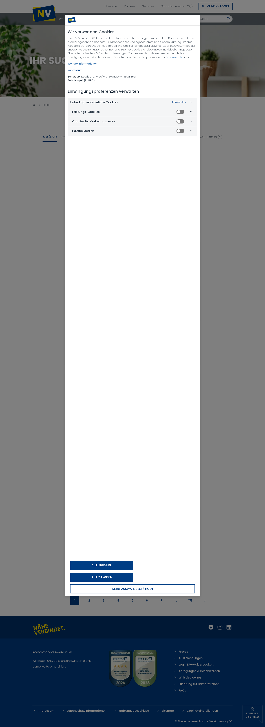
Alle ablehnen (102, 565)
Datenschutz (174, 57)
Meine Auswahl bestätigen (132, 589)
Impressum (75, 70)
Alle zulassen (102, 577)
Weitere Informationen (82, 63)
